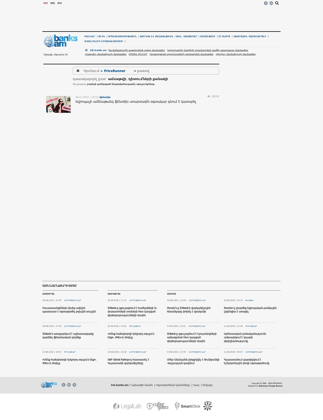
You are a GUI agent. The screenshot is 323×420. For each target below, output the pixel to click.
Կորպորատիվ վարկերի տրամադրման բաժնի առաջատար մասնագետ (207, 50)
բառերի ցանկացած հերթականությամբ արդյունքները (121, 84)
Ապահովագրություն (122, 36)
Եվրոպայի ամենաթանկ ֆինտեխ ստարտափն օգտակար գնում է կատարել (136, 101)
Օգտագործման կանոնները (173, 385)
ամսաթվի (117, 79)
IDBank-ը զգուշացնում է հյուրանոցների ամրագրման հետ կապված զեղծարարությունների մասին (192, 337)
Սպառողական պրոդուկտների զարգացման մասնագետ (181, 54)
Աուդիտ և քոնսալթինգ (156, 36)
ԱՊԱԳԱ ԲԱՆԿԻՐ (138, 54)
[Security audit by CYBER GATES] (158, 406)
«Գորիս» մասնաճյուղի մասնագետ (236, 54)
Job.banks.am (98, 50)
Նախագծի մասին (142, 385)
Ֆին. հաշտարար (186, 36)
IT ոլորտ (224, 36)
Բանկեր (89, 36)
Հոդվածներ (70, 352)
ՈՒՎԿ (101, 36)
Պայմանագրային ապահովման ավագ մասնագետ (136, 50)
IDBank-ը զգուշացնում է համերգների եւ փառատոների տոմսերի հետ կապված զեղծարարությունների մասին (132, 311)
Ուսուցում (207, 36)
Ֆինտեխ (249, 300)
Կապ (196, 385)
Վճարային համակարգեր (249, 36)
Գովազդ (207, 385)
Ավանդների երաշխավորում (103, 41)
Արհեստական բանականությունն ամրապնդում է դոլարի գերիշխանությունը (245, 337)
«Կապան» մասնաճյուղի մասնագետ (106, 54)
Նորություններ (72, 300)
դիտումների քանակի (148, 79)
